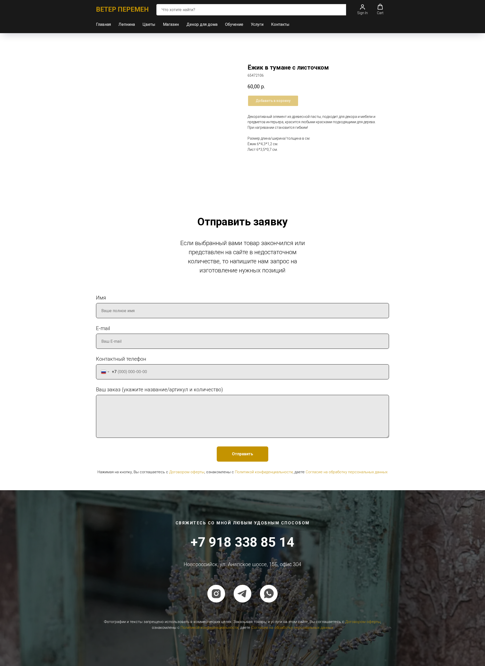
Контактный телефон (121, 359)
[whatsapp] (269, 594)
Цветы (148, 24)
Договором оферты (186, 472)
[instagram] (216, 594)
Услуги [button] (257, 24)
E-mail (103, 328)
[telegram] (242, 594)
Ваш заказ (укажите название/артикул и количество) (159, 389)
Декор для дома (201, 24)
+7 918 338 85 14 (242, 542)
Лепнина (126, 24)
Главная (103, 24)
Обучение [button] (234, 24)
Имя (101, 298)
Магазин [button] (171, 24)
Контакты (280, 24)
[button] (362, 9)
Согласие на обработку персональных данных (346, 472)
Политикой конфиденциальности (264, 472)
